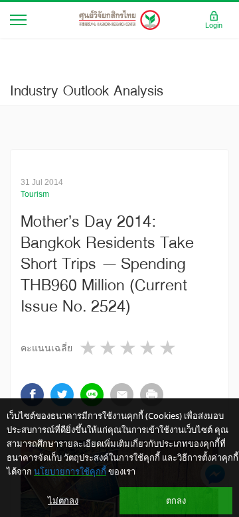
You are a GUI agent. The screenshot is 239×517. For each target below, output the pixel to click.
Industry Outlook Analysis (86, 90)
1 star (89, 348)
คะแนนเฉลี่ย (46, 348)
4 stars (149, 348)
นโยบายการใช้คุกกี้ (70, 471)
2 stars (109, 348)
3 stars (129, 348)
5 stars (169, 348)
